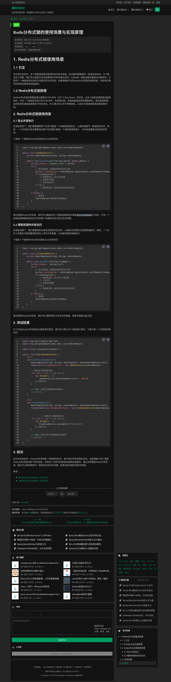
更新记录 (68, 667)
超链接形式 (58, 512)
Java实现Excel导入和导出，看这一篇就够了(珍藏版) (95, 578)
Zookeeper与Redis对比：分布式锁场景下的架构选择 (40, 548)
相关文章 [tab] (125, 579)
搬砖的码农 (18, 8)
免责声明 (88, 667)
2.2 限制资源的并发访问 (134, 655)
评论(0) (90, 566)
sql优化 (145, 568)
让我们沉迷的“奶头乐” (82, 562)
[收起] (103, 146)
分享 (72, 493)
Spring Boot (150, 561)
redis (34, 46)
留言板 (119, 2)
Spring (143, 561)
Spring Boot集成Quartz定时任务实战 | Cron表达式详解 (92, 535)
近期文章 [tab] (144, 580)
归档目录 (78, 667)
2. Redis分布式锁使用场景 (133, 647)
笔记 (151, 9)
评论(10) (40, 566)
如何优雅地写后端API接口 (32, 570)
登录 (158, 2)
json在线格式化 (48, 667)
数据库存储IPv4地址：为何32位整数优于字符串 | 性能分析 (43, 539)
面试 (137, 561)
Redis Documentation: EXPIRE (33, 480)
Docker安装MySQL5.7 (82, 586)
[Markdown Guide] (41, 614)
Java (27, 46)
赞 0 (41, 43)
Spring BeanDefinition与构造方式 (31, 544)
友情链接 (137, 2)
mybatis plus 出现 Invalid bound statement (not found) (44, 562)
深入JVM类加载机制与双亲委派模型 (84, 544)
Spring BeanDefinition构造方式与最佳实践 (87, 539)
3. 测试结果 (127, 659)
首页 (112, 9)
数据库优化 (127, 568)
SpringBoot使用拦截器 (82, 594)
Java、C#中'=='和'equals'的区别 (35, 586)
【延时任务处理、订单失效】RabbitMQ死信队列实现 (95, 570)
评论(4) (39, 582)
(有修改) (45, 39)
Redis (150, 565)
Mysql (121, 565)
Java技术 (23, 18)
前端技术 (123, 9)
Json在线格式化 (18, 2)
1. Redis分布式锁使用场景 (131, 636)
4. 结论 (125, 663)
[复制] (108, 146)
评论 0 (49, 43)
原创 (16, 24)
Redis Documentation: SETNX (33, 477)
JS (155, 568)
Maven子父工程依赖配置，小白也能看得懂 (40, 578)
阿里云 (52, 671)
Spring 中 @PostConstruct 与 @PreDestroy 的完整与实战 (42, 535)
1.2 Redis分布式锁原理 (132, 644)
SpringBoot (137, 569)
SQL (151, 568)
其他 (135, 565)
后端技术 (138, 9)
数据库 (145, 565)
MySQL (125, 561)
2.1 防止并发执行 (131, 651)
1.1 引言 (125, 640)
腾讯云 (59, 671)
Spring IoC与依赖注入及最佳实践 (83, 548)
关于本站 (127, 2)
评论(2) (39, 574)
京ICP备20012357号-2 (71, 671)
